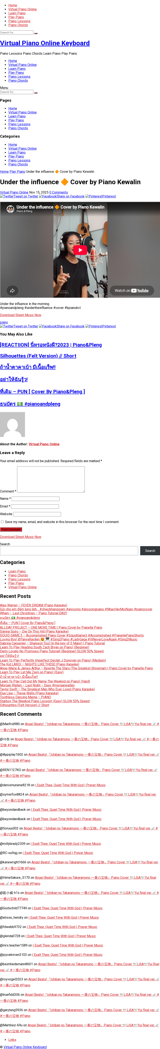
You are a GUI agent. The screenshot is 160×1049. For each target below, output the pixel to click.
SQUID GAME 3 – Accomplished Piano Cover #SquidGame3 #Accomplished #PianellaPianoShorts (72, 635)
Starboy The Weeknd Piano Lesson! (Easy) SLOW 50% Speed (45, 701)
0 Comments (58, 192)
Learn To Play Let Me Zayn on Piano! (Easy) (32, 672)
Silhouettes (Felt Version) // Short (38, 356)
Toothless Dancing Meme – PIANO (25, 697)
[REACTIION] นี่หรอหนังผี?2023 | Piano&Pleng (51, 345)
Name (5, 499)
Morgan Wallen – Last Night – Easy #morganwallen (37, 685)
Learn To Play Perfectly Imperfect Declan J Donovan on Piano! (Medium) (53, 660)
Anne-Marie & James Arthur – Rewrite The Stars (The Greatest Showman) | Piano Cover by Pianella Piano (76, 668)
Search (5, 544)
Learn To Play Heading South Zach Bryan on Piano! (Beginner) (44, 647)
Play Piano (16, 17)
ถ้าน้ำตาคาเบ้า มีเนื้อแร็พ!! (28, 367)
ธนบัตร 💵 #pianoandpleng (30, 404)
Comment (8, 491)
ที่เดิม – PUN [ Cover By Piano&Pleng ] (42, 392)
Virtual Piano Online (22, 9)
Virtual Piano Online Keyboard (45, 43)
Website (6, 514)
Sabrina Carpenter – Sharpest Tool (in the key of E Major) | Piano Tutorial (52, 643)
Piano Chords (18, 25)
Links (12, 1040)
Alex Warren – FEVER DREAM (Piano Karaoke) (33, 605)
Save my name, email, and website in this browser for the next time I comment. (62, 522)
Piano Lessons (19, 21)
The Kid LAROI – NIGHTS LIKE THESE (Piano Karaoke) (39, 664)
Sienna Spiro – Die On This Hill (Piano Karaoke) (34, 631)
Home (12, 5)
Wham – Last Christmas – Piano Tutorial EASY (33, 613)
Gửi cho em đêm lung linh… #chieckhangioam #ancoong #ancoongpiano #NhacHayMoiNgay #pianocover (76, 609)
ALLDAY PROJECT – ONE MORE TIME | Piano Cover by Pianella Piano (51, 627)
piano (4, 322)
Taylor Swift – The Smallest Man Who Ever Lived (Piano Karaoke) (47, 689)
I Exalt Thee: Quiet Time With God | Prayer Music (70, 785)
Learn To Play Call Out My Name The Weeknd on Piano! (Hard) (45, 681)
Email (5, 506)
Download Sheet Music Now (20, 315)
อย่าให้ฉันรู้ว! (14, 379)
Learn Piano (17, 13)
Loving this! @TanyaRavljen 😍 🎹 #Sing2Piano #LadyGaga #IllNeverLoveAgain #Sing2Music (68, 639)
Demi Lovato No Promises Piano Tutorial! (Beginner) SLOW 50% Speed (52, 651)
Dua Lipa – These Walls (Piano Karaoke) (29, 693)
